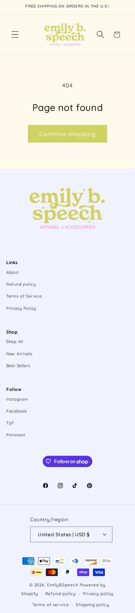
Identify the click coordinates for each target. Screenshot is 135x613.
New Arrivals (19, 353)
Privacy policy (98, 593)
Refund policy (20, 284)
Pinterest (15, 434)
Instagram (17, 399)
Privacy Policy (21, 308)
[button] (15, 34)
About (12, 272)
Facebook (16, 410)
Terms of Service (24, 296)
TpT (10, 422)
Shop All (14, 341)
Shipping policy (93, 604)
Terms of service (50, 604)
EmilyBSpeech (62, 584)
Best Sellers (18, 365)
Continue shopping (67, 134)
